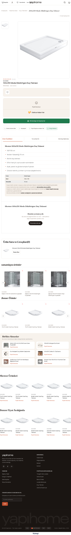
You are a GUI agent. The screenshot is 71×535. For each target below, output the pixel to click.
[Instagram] (3, 466)
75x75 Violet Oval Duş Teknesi (33, 327)
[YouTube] (11, 466)
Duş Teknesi (40, 485)
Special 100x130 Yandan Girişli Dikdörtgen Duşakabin (56, 294)
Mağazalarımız (41, 460)
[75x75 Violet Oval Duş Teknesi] (35, 312)
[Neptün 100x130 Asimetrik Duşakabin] (12, 279)
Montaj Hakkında (63, 139)
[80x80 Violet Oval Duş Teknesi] (58, 312)
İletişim (39, 463)
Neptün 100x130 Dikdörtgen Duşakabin (32, 294)
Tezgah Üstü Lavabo (42, 474)
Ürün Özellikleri (7, 139)
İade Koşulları (5, 479)
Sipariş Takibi (5, 474)
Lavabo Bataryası (41, 482)
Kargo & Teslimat (7, 476)
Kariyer (39, 466)
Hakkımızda (40, 457)
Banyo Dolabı (40, 479)
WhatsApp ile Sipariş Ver (37, 121)
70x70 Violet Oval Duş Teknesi (10, 327)
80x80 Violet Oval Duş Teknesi (56, 327)
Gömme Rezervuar (42, 488)
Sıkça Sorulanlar (6, 482)
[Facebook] (7, 466)
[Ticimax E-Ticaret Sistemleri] (35, 534)
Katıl (5, 504)
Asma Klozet (40, 476)
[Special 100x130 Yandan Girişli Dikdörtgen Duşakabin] (58, 279)
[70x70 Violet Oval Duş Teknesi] (12, 312)
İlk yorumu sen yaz (35, 223)
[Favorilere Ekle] (7, 92)
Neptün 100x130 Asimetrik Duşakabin (12, 294)
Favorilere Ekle (22, 270)
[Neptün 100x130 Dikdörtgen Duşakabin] (35, 279)
